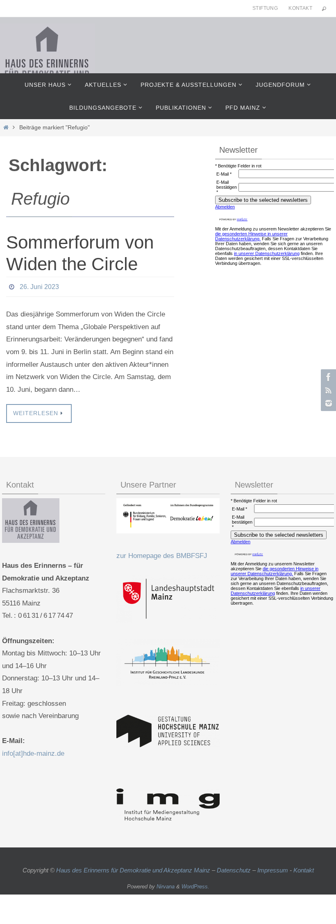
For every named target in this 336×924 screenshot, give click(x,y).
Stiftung (265, 8)
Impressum (272, 867)
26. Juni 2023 (39, 285)
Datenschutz (234, 867)
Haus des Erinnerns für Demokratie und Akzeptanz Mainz (134, 867)
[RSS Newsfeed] (327, 390)
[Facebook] (327, 377)
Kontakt (300, 8)
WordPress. (195, 884)
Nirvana (166, 884)
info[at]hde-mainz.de (33, 751)
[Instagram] (327, 403)
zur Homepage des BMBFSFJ (161, 554)
